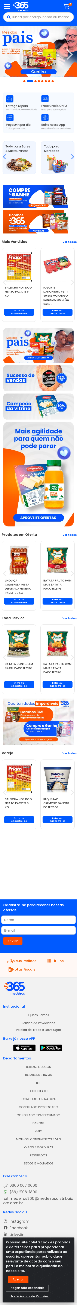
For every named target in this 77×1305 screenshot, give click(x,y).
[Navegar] (7, 54)
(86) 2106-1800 (23, 1192)
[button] (24, 81)
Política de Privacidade (38, 1023)
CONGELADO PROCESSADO (38, 1107)
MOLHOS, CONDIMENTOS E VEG (38, 1139)
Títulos (58, 960)
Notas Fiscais (23, 969)
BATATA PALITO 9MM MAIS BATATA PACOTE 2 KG (57, 584)
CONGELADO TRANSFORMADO (38, 1115)
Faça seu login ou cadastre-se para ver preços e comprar (19, 315)
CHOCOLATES (38, 1091)
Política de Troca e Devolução (38, 1030)
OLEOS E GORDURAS (38, 1147)
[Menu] (7, 6)
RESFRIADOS (38, 1155)
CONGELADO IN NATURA (38, 1099)
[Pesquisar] (8, 17)
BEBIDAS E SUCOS (38, 1067)
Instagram (19, 1221)
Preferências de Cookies (29, 1296)
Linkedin (16, 1234)
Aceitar (18, 1279)
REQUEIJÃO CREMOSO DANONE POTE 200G (56, 803)
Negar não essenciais (27, 1288)
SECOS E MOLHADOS (38, 1163)
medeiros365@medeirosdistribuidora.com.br (38, 1200)
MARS (39, 1131)
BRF (38, 1083)
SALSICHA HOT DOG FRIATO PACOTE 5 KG (18, 291)
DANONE (38, 1123)
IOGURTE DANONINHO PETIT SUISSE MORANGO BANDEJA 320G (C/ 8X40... (56, 296)
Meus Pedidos (24, 960)
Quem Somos (38, 1015)
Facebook (18, 1228)
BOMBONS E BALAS (38, 1075)
